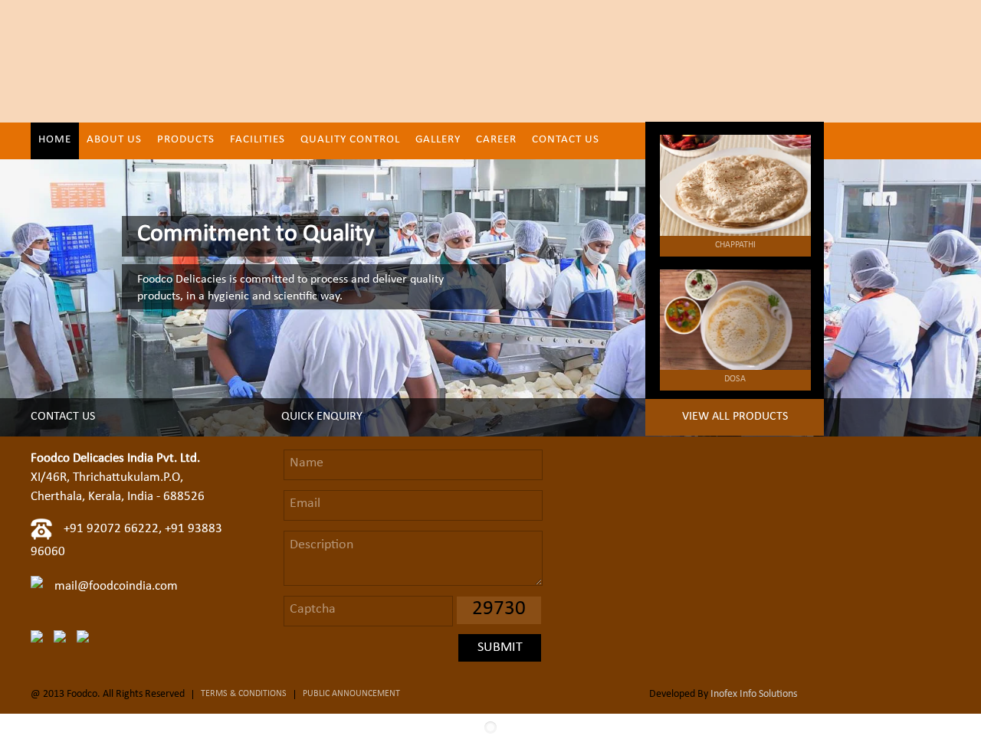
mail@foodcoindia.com (116, 587)
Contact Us (565, 140)
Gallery (438, 140)
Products (186, 140)
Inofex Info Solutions (753, 694)
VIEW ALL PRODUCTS (735, 417)
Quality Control (350, 140)
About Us (114, 140)
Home (54, 140)
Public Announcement (351, 694)
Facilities (257, 140)
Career (496, 140)
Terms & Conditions (244, 694)
